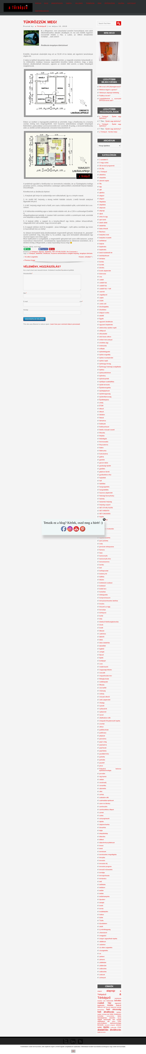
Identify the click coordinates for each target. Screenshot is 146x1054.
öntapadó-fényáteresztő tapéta (109, 721)
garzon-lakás (103, 463)
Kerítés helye (112, 132)
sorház (101, 794)
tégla (101, 830)
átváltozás (46, 253)
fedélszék (102, 424)
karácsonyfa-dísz (105, 559)
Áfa (100, 183)
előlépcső (102, 331)
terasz (101, 845)
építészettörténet (105, 373)
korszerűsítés (110, 1016)
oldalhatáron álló (105, 718)
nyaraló (101, 706)
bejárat (101, 243)
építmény (102, 376)
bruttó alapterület (105, 271)
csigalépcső (103, 295)
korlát (101, 616)
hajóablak (102, 478)
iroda (101, 544)
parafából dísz (104, 754)
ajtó (100, 189)
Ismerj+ (69, 3)
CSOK (101, 301)
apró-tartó (102, 219)
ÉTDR (101, 406)
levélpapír (102, 661)
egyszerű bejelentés (106, 324)
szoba (101, 815)
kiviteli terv (102, 589)
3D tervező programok (106, 166)
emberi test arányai (105, 340)
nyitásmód (102, 712)
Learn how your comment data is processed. (65, 324)
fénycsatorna (103, 445)
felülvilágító (103, 439)
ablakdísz (102, 174)
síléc (100, 791)
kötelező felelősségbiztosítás (109, 622)
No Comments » (72, 251)
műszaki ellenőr (104, 697)
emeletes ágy (103, 343)
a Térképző (40, 26)
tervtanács (102, 878)
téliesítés (102, 836)
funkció (118, 1005)
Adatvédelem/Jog (42, 11)
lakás (101, 640)
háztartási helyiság (105, 502)
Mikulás (101, 685)
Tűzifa (101, 920)
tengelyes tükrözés (86, 253)
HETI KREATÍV (104, 511)
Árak (99, 3)
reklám (101, 779)
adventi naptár (104, 180)
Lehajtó (101, 652)
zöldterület (102, 965)
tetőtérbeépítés (104, 896)
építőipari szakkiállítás (106, 381)
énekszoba (103, 345)
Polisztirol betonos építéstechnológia (110, 769)
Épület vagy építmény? (113, 121)
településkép (103, 833)
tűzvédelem (103, 923)
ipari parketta (103, 541)
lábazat (101, 631)
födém (101, 447)
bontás (101, 262)
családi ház (103, 282)
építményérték (104, 378)
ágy (100, 186)
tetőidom (102, 887)
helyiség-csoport (104, 505)
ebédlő (101, 315)
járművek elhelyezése (106, 547)
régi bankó (102, 776)
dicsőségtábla (104, 307)
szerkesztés (103, 806)
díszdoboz (102, 309)
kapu (101, 553)
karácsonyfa (103, 556)
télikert (101, 839)
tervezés (102, 860)
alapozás (102, 207)
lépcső (101, 655)
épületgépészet (104, 391)
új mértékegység (105, 929)
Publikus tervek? (104, 95)
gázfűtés (102, 469)
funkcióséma (103, 454)
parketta (102, 757)
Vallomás (79, 3)
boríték (101, 265)
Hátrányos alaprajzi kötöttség (109, 92)
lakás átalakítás (104, 643)
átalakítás (48, 251)
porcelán (102, 773)
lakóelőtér (102, 646)
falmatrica (102, 420)
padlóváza (102, 733)
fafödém (102, 414)
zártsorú (102, 959)
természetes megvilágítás (108, 854)
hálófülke (102, 483)
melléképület (103, 682)
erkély (101, 403)
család (101, 279)
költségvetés (103, 595)
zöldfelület (102, 962)
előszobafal (103, 334)
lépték (101, 658)
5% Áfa (101, 169)
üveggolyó (102, 935)
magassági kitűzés (105, 670)
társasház (102, 827)
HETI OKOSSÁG (105, 514)
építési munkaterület (106, 358)
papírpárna (103, 745)
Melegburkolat (104, 679)
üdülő (101, 926)
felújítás (102, 436)
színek (101, 812)
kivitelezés (117, 1014)
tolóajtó (101, 902)
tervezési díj (103, 863)
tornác (101, 908)
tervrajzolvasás (104, 875)
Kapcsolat (131, 3)
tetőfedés (102, 884)
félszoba (102, 433)
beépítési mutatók (105, 238)
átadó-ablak (103, 222)
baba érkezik (103, 228)
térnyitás (102, 857)
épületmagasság (105, 394)
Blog (46, 3)
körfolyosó (102, 613)
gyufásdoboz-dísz (105, 475)
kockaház (102, 592)
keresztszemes (104, 562)
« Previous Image (29, 260)
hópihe (101, 516)
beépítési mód (104, 235)
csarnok (102, 291)
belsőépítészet (104, 255)
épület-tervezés (104, 384)
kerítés (101, 565)
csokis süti (102, 304)
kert (100, 568)
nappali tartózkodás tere (106, 1019)
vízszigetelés (103, 950)
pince (101, 766)
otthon (101, 727)
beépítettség (118, 998)
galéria (101, 457)
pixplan (38, 3)
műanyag (102, 691)
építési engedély (104, 354)
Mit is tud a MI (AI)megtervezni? (110, 86)
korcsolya (102, 610)
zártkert (101, 956)
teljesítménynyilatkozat (107, 842)
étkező (101, 409)
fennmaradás (103, 442)
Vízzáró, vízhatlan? (85, 257)
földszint (100, 1007)
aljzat (101, 213)
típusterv (102, 899)
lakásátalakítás (102, 1018)
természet (102, 851)
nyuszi (101, 715)
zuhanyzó (102, 977)
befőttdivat (102, 240)
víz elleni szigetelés (105, 947)
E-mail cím (52, 301)
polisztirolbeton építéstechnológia (109, 1023)
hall (100, 480)
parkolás (102, 760)
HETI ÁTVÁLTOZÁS (59, 251)
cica (100, 276)
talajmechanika (104, 824)
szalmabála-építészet (106, 800)
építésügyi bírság (105, 364)
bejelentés (102, 246)
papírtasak (102, 748)
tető (100, 881)
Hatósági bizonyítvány (106, 496)
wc (100, 953)
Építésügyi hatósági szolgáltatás (110, 367)
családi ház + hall (105, 288)
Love (101, 664)
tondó (101, 905)
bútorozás (102, 274)
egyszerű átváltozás (106, 321)
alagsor (101, 195)
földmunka (102, 450)
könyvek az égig (104, 607)
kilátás (112, 1014)
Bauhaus (102, 232)
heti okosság (113, 1009)
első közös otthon (105, 337)
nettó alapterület (104, 700)
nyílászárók (103, 709)
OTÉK (119, 1021)
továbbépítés (103, 911)
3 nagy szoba (103, 162)
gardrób (102, 460)
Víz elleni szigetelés (31, 257)
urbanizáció (103, 932)
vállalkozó (102, 941)
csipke (101, 298)
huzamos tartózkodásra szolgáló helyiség (65, 253)
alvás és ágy (103, 216)
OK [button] (73, 1051)
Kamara (102, 550)
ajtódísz (102, 192)
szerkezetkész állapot (106, 809)
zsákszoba (102, 968)
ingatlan (99, 1014)
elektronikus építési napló (108, 328)
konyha (101, 604)
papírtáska (102, 751)
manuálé (102, 673)
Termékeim (90, 3)
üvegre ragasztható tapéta (108, 938)
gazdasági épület (105, 466)
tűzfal (101, 917)
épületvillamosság (105, 397)
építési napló (103, 361)
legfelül (101, 649)
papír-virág (103, 742)
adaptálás (102, 177)
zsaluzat (102, 974)
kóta (100, 619)
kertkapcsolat (103, 571)
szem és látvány (104, 803)
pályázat (102, 736)
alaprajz (41, 251)
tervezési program (105, 866)
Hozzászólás (27, 273)
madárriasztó (103, 667)
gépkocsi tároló (104, 472)
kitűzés (101, 580)
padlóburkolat (103, 730)
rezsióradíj (102, 782)
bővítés (101, 268)
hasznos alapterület (106, 493)
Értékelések (110, 3)
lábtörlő (101, 637)
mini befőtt (102, 688)
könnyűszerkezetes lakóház (108, 601)
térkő (101, 848)
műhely (101, 694)
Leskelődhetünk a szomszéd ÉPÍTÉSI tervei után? (110, 99)
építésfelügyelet (104, 351)
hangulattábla (103, 490)
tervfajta (102, 872)
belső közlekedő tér (105, 252)
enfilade (102, 348)
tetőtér (101, 890)
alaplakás (102, 205)
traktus (101, 914)
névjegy (102, 703)
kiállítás (101, 577)
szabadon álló (104, 797)
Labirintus (102, 634)
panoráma (102, 739)
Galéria (121, 3)
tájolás (101, 821)
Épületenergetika (105, 387)
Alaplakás (102, 202)
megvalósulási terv (105, 676)
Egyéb (101, 318)
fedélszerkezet (104, 427)
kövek (101, 625)
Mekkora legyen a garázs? (108, 89)
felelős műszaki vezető (107, 430)
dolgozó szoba (104, 312)
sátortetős (102, 788)
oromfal (101, 724)
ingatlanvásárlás (104, 538)
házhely (102, 499)
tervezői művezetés (105, 869)
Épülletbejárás (104, 400)
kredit (101, 628)
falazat (101, 417)
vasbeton (102, 944)
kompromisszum (104, 598)
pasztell (101, 763)
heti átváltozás (105, 1012)
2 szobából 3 (103, 159)
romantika (102, 785)
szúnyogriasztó (104, 818)
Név (24, 293)
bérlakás (102, 258)
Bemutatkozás (57, 3)
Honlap (25, 310)
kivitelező (102, 586)
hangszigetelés (104, 487)
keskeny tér (103, 574)
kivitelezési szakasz (105, 583)
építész (101, 370)
